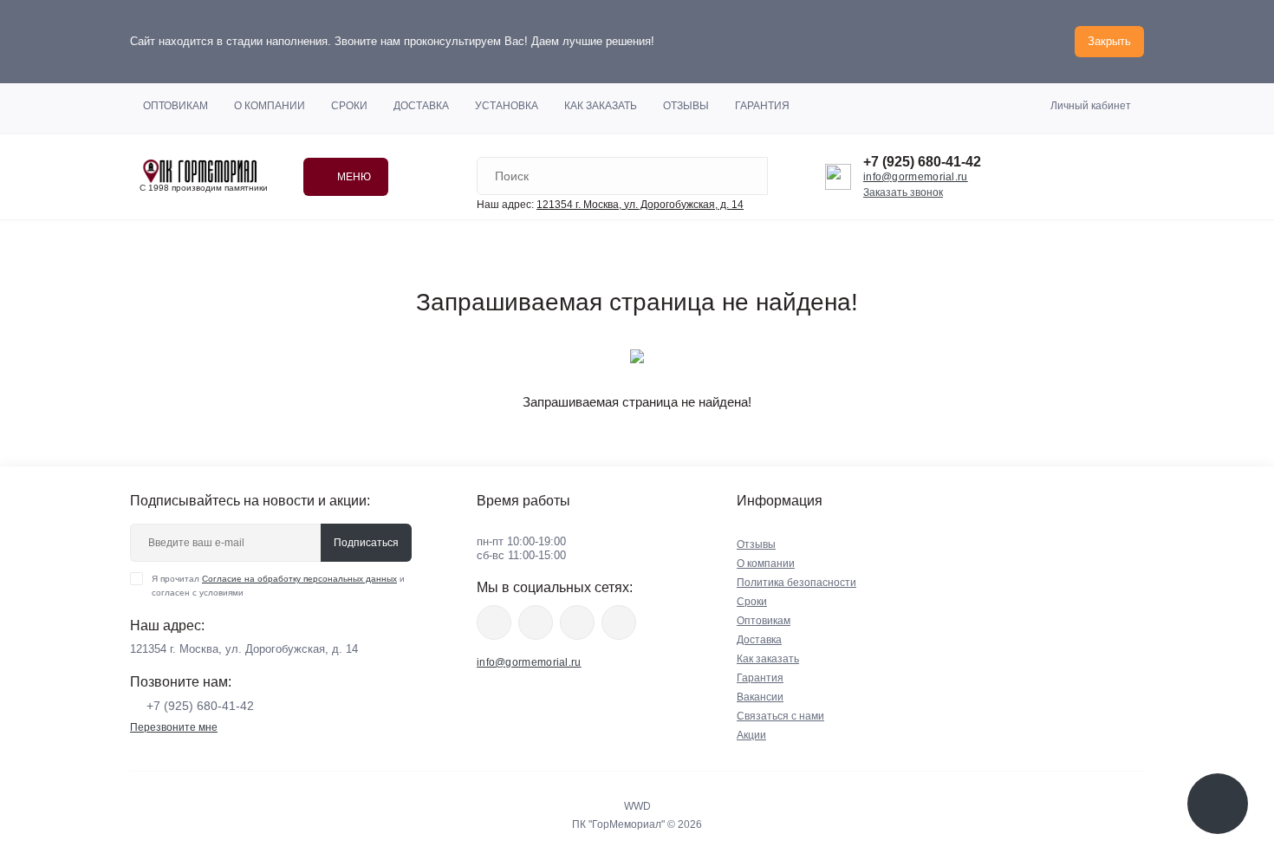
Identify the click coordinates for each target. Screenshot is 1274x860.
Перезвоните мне (174, 727)
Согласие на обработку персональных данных (299, 578)
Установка (506, 106)
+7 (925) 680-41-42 (922, 161)
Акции (751, 735)
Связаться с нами (780, 716)
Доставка (421, 106)
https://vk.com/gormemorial (535, 622)
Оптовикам (175, 106)
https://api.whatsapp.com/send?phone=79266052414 (618, 622)
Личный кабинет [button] (1090, 106)
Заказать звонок (903, 192)
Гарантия (762, 106)
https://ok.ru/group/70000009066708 (494, 622)
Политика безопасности (796, 583)
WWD (637, 806)
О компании (269, 106)
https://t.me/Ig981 (577, 622)
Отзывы (686, 106)
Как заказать (600, 106)
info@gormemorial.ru (915, 177)
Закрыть (1109, 41)
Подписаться (366, 543)
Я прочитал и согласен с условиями (278, 585)
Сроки (349, 106)
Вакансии (760, 697)
